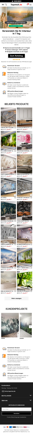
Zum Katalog (16, 55)
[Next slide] (30, 326)
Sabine (3, 338)
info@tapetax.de (10, 391)
